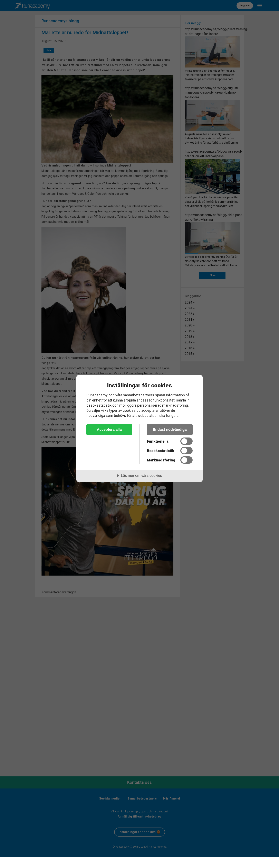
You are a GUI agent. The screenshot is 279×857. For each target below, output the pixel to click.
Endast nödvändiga (170, 429)
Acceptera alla (109, 429)
